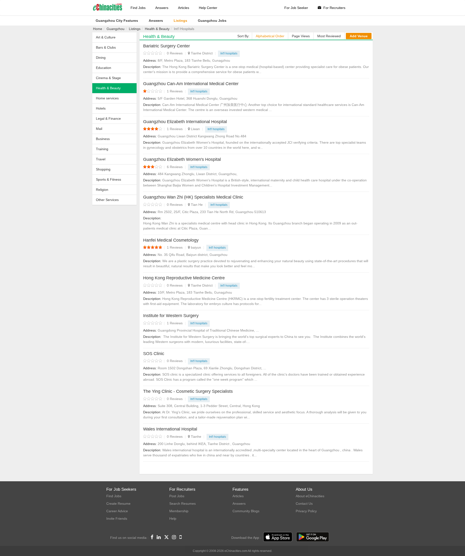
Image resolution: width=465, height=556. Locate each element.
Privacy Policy (306, 511)
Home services (107, 98)
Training (102, 149)
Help (172, 518)
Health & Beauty (157, 29)
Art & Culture (106, 37)
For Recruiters (333, 8)
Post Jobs (176, 496)
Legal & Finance (108, 118)
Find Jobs (138, 8)
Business (103, 139)
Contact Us (304, 503)
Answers (161, 8)
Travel (100, 159)
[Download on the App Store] (278, 537)
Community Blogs (245, 511)
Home (97, 29)
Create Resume (118, 503)
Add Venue (359, 36)
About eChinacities (310, 496)
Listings (134, 29)
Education (103, 68)
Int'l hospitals (228, 53)
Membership (178, 511)
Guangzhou (115, 29)
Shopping (103, 169)
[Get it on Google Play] (312, 537)
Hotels (101, 108)
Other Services (107, 200)
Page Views (301, 36)
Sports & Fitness (108, 179)
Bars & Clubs (106, 47)
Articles (183, 8)
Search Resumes (182, 503)
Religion (102, 190)
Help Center (208, 8)
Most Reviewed (329, 36)
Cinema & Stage (108, 78)
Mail (99, 129)
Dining (101, 57)
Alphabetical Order (270, 36)
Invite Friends (116, 518)
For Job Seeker (296, 8)
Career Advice (117, 511)
